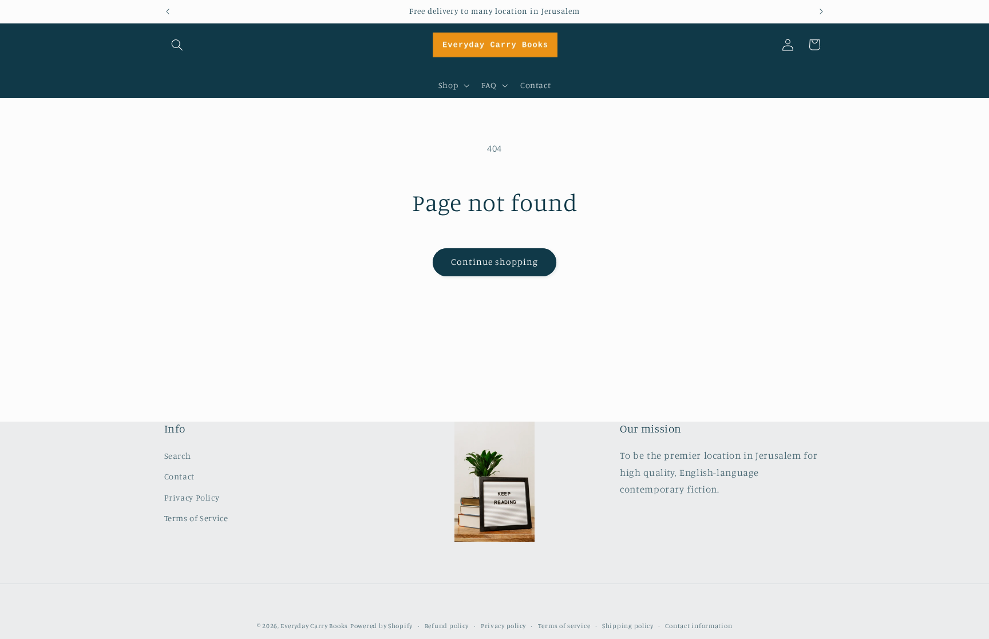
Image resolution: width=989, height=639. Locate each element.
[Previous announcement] (167, 11)
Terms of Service (196, 518)
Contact (179, 476)
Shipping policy (628, 626)
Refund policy (447, 626)
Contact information (698, 626)
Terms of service (564, 626)
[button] (177, 44)
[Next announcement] (821, 11)
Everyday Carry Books (314, 626)
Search (177, 456)
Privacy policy (503, 626)
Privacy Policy (192, 497)
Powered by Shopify (381, 626)
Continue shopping (495, 261)
